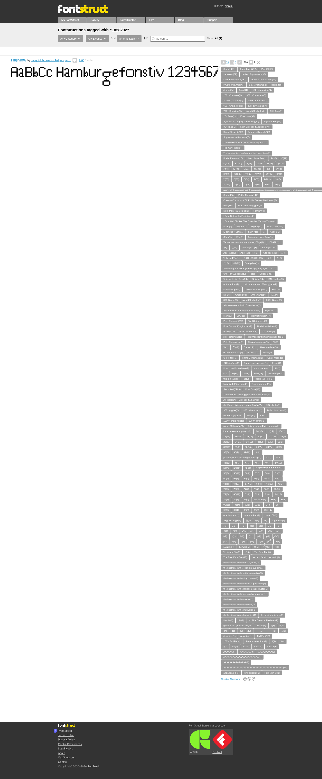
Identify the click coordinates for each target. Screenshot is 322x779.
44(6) (278, 457)
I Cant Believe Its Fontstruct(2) (238, 216)
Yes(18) (276, 289)
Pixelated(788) (275, 373)
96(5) (226, 510)
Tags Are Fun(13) (272, 121)
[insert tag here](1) (261, 384)
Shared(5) (228, 195)
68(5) (259, 484)
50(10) (278, 463)
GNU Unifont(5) (276, 279)
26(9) (260, 442)
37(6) (226, 452)
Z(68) (236, 179)
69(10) (269, 484)
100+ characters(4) (262, 90)
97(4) (236, 510)
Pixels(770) (229, 331)
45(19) (226, 463)
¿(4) (283, 253)
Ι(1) (278, 526)
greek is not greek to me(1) (237, 625)
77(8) (266, 489)
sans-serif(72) (230, 74)
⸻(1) (271, 631)
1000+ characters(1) (233, 421)
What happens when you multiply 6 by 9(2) (245, 268)
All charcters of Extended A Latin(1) (241, 400)
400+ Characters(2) (233, 100)
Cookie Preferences (70, 744)
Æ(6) (277, 184)
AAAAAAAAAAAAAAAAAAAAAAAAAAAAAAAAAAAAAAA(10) (255, 667)
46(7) (237, 463)
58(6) (267, 473)
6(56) (247, 184)
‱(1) (236, 347)
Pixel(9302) (267, 69)
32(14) (248, 447)
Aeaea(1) (275, 232)
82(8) (257, 494)
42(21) (237, 263)
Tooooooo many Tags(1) (260, 237)
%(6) (275, 342)
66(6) (226, 484)
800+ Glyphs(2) (274, 300)
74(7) (246, 489)
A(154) (274, 295)
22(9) (283, 436)
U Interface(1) (230, 358)
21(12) (272, 436)
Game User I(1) (275, 358)
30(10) (226, 447)
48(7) (257, 463)
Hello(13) (258, 373)
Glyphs (194, 751)
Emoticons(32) (247, 116)
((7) (225, 631)
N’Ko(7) (263, 415)
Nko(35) (251, 415)
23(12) (226, 442)
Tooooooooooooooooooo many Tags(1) (243, 242)
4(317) (226, 184)
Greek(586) (241, 295)
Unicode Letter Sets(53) (235, 279)
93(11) (258, 505)
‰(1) (225, 347)
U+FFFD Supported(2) (234, 274)
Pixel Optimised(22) (233, 321)
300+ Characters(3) (256, 95)
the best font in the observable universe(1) (244, 594)
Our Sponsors (66, 757)
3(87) (278, 179)
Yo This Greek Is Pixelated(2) (263, 620)
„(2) (249, 631)
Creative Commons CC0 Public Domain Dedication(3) (250, 200)
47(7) (247, 463)
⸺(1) (259, 631)
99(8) (256, 510)
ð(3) (274, 641)
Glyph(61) (241, 226)
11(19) (270, 431)
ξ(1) (225, 536)
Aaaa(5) (258, 646)
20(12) (261, 436)
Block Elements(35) (233, 132)
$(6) (282, 641)
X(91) (279, 174)
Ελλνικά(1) (244, 547)
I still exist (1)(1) (252, 673)
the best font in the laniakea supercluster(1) (245, 589)
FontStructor (128, 20)
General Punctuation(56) (263, 79)
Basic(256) (276, 85)
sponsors (220, 725)
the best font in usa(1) (272, 615)
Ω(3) (277, 536)
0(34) (246, 179)
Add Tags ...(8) (249, 247)
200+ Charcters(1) (232, 95)
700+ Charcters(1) (232, 111)
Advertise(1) (246, 636)
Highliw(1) (228, 620)
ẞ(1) (253, 274)
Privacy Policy (66, 739)
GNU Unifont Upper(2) (256, 289)
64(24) (267, 478)
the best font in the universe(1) (239, 604)
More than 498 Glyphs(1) (236, 211)
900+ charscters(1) (252, 410)
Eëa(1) (239, 237)
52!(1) (248, 468)
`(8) (265, 520)
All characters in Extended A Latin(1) (241, 310)
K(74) (236, 169)
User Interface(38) (269, 347)
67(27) (237, 484)
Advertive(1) (229, 636)
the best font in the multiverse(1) (239, 610)
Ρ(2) (243, 526)
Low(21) (241, 316)
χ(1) (259, 536)
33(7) (259, 447)
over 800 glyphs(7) (251, 300)
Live (151, 20)
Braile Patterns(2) (258, 85)
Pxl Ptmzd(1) (268, 331)
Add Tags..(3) (270, 253)
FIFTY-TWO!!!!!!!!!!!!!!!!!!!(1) (269, 468)
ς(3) (225, 526)
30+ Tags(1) (229, 127)
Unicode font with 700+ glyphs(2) (260, 284)
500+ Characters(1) (257, 100)
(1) (264, 232)
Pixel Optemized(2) (257, 321)
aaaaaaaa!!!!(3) (231, 673)
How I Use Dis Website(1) (236, 368)
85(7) (226, 499)
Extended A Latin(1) (233, 232)
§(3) (225, 646)
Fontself (217, 752)
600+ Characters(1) (233, 106)
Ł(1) (273, 268)
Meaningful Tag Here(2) (235, 384)
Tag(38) (246, 379)
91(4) (237, 505)
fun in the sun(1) (262, 368)
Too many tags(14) (232, 148)
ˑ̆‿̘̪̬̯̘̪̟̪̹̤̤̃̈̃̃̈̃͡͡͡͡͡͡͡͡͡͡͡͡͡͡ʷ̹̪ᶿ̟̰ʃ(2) (266, 547)
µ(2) (243, 541)
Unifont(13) (258, 279)
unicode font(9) (231, 284)
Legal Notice (65, 748)
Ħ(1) (256, 547)
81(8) (247, 494)
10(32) (259, 431)
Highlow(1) (270, 310)
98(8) (246, 510)
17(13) (226, 436)
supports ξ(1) (278, 520)
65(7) (277, 478)
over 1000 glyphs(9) (233, 426)
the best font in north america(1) (239, 615)
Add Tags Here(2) (249, 253)
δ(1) (252, 531)
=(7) (261, 541)
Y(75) (226, 179)
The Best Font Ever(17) (235, 557)
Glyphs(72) (256, 226)
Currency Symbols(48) (259, 132)
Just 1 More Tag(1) (257, 158)
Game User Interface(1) (255, 363)
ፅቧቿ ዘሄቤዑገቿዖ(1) (232, 520)
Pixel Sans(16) (252, 389)
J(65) (225, 169)
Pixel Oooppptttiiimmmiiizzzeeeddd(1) (265, 337)
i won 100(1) (271, 515)
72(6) (236, 489)
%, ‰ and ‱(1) (231, 552)
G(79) (259, 163)
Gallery (94, 20)
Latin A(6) (253, 232)
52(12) (237, 468)
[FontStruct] (87, 12)
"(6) (277, 547)
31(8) (237, 447)
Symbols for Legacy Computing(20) (241, 121)
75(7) (256, 489)
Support (212, 20)
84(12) (278, 494)
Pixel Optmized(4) (248, 331)
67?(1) (248, 484)
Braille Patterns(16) (233, 158)
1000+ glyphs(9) (257, 421)
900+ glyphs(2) (231, 410)
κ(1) (233, 536)
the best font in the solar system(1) (240, 562)
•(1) (257, 520)
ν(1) (234, 541)
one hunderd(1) (231, 515)
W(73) (269, 174)
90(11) (226, 505)
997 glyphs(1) (273, 405)
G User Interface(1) (233, 352)
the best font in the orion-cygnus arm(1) (243, 568)
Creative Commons (230, 679)
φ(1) (261, 531)
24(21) (238, 442)
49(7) (267, 463)
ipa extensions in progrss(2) (237, 431)
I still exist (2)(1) (272, 673)
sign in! (229, 6)
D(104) (226, 163)
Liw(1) (241, 620)
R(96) (226, 174)
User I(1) (267, 352)
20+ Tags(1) (229, 116)
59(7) (277, 473)
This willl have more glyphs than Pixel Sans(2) (246, 394)
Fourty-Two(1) (251, 263)
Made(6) (227, 226)
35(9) (279, 447)
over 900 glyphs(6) (232, 415)
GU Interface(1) (231, 363)
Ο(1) (225, 531)
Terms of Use (66, 735)
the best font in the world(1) (266, 557)
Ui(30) (235, 373)
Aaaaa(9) (271, 646)
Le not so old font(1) (256, 641)
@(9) (269, 258)
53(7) (226, 473)
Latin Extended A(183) (234, 79)
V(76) (258, 174)
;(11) (251, 541)
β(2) (225, 541)
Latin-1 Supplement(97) (254, 74)
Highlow (18, 60)
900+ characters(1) (276, 410)
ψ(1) (268, 536)
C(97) (284, 158)
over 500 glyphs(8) (255, 111)
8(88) (267, 184)
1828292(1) (274, 242)
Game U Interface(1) (252, 358)
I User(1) (276, 363)
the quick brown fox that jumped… (51, 60)
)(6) (233, 631)
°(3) (225, 247)
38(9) (236, 452)
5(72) (237, 184)
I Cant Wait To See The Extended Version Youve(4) (249, 221)
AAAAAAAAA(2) (266, 652)
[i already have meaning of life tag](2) (242, 457)
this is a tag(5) (230, 379)
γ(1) (270, 531)
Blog (181, 20)
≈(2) (269, 541)
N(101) (257, 169)
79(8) (226, 494)
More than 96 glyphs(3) (250, 205)
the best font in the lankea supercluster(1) (244, 583)
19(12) (249, 436)
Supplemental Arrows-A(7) (236, 137)
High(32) (227, 316)
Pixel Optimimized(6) (267, 326)
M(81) (246, 169)
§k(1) (277, 368)
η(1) (278, 531)
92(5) (247, 505)
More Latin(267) (275, 226)
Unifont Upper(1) (231, 289)
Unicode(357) (266, 274)
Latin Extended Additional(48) (255, 127)
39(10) (247, 452)
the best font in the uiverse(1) (238, 599)
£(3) (278, 541)
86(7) (236, 499)
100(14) (268, 510)
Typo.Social (65, 730)
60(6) (226, 478)
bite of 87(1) (260, 499)
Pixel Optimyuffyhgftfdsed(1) (237, 326)
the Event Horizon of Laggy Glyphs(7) (242, 405)
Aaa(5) (245, 646)
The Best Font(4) (262, 552)
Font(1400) (259, 211)
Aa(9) (235, 646)
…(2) (283, 631)
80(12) (237, 494)
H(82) (270, 163)
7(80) (257, 184)
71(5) (226, 489)
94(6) (268, 505)
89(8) (283, 499)
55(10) (237, 473)
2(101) (267, 179)
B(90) (274, 158)
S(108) (237, 174)
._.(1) (234, 247)
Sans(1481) (229, 69)
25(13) (249, 442)
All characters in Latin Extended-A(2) (241, 305)
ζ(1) (250, 536)
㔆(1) (248, 520)
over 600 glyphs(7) (257, 106)
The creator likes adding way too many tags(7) (246, 153)
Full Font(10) (263, 636)
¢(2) (273, 625)
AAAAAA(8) (229, 652)
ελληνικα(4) (228, 547)
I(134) (280, 163)
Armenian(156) (258, 295)
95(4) (278, 505)
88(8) (273, 499)
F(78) (249, 163)
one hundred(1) (252, 515)
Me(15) (226, 295)
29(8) (280, 442)
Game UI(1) (249, 347)
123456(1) (260, 625)
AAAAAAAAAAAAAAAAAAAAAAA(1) (242, 657)
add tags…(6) (268, 247)
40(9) (257, 452)
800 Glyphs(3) (230, 300)
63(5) (256, 478)
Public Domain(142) (248, 195)
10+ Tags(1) (276, 111)
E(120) (238, 163)
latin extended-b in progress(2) (263, 426)
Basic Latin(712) (248, 69)
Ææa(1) (227, 237)
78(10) (277, 489)
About (61, 753)
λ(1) (242, 536)
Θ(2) (270, 526)
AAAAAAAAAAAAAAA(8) (236, 662)
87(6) (246, 499)
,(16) (247, 552)
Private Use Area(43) (233, 85)
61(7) (236, 478)
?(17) (226, 263)
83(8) (267, 494)
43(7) (268, 457)
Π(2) (235, 531)
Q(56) (279, 169)
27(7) (270, 442)
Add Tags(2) (229, 253)
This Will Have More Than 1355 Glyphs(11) (244, 142)
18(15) (238, 436)
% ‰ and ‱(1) (231, 258)
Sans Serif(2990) (232, 389)
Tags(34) (243, 90)
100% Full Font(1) (232, 641)
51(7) (226, 468)
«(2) (225, 373)
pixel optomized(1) (232, 337)
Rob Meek (93, 766)
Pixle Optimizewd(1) (233, 342)
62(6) (246, 478)
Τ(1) (252, 526)
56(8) (247, 473)
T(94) (248, 174)
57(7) (257, 473)
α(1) (244, 531)
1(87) (256, 179)
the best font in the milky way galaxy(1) (243, 573)
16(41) (282, 431)
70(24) (281, 484)
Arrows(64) (228, 90)
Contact (62, 761)
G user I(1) (253, 352)
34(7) (269, 447)
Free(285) (228, 205)
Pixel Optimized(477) (260, 316)
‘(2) (241, 631)
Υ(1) (261, 526)
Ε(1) (234, 526)
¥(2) (281, 625)
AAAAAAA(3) (246, 652)
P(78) (268, 169)
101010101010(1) (253, 258)
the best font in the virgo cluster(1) (240, 578)
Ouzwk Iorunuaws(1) (258, 342)
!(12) (279, 258)
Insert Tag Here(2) (264, 379)
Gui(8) (246, 373)
